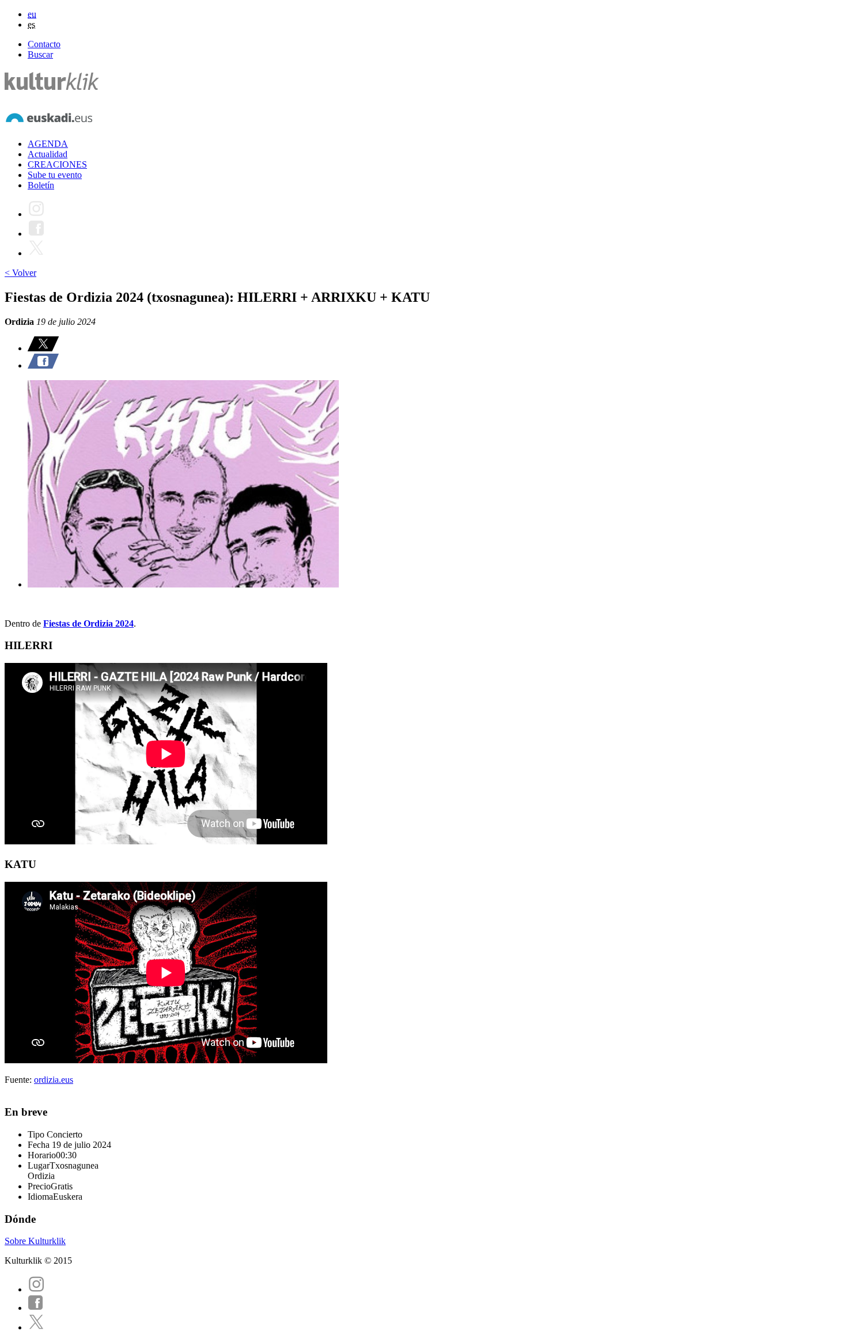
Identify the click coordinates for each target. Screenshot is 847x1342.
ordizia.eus (53, 1080)
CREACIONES (57, 164)
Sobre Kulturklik (35, 1241)
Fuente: (19, 1080)
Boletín (41, 185)
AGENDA (48, 144)
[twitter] (36, 1327)
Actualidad (47, 154)
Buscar (40, 54)
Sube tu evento (55, 175)
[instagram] (36, 1289)
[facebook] (36, 1308)
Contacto (44, 44)
